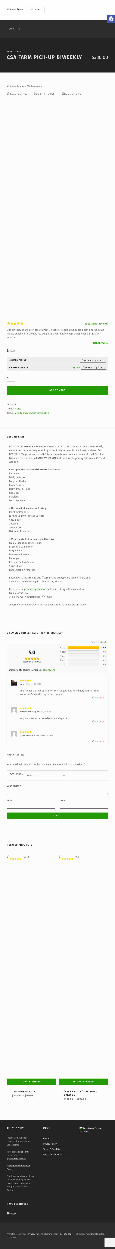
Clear (78, 368)
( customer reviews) (96, 323)
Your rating (16, 773)
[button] (111, 19)
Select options (31, 1082)
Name (10, 800)
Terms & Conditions (52, 1149)
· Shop (11, 28)
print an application (35, 589)
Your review (14, 786)
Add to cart (57, 390)
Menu (37, 10)
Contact (47, 1138)
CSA (17, 51)
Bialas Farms (23, 1151)
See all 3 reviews (47, 670)
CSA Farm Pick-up (18, 360)
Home (9, 51)
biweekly (27, 413)
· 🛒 (19, 28)
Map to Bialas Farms (53, 1154)
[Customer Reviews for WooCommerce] (103, 642)
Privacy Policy (50, 1144)
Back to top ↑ (67, 1234)
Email (63, 800)
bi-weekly (17, 413)
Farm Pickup (43, 413)
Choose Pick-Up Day (19, 367)
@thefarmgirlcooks (16, 1158)
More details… (100, 343)
